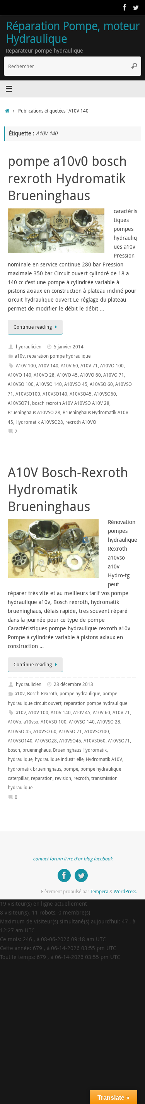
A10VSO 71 (70, 731)
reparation (42, 778)
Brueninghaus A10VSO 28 (34, 412)
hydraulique (20, 759)
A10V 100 (26, 365)
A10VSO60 (105, 394)
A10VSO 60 (101, 384)
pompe (70, 769)
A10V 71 (89, 365)
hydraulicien (28, 346)
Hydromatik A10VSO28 (39, 422)
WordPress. (125, 891)
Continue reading (33, 327)
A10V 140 (48, 365)
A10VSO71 (19, 403)
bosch (14, 750)
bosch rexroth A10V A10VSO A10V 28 (70, 403)
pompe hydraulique (80, 693)
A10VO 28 (44, 375)
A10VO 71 (113, 375)
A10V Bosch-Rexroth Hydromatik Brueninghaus (68, 489)
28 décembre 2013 (73, 684)
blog (88, 858)
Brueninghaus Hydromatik (80, 750)
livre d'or (73, 858)
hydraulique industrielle (59, 759)
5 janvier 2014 (69, 346)
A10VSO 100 (21, 384)
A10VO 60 (90, 375)
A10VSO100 (27, 394)
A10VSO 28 (108, 721)
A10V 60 (69, 365)
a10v (20, 356)
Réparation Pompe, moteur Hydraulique (73, 32)
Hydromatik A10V (104, 759)
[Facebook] (124, 7)
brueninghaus (36, 750)
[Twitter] (135, 7)
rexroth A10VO (80, 422)
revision (63, 778)
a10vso (31, 721)
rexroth (81, 778)
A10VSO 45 (75, 384)
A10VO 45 (67, 375)
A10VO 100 (112, 365)
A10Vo (14, 721)
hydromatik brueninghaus (34, 769)
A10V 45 (81, 712)
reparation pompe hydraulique (58, 356)
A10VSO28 (46, 740)
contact (40, 858)
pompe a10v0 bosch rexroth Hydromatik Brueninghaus (67, 178)
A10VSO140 (55, 394)
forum (56, 858)
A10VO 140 (19, 375)
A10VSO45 (81, 394)
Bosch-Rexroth (42, 693)
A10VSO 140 (49, 384)
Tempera (99, 891)
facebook (103, 858)
